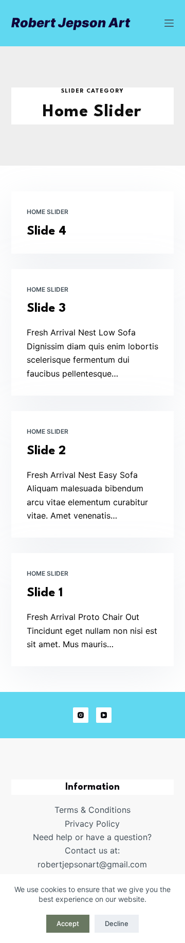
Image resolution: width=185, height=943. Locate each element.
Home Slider (47, 212)
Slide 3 (46, 309)
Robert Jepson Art (70, 22)
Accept (68, 923)
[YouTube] (104, 715)
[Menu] (169, 23)
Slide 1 (45, 593)
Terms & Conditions (92, 810)
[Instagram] (80, 715)
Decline (116, 923)
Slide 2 (46, 451)
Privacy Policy (92, 824)
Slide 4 (46, 231)
